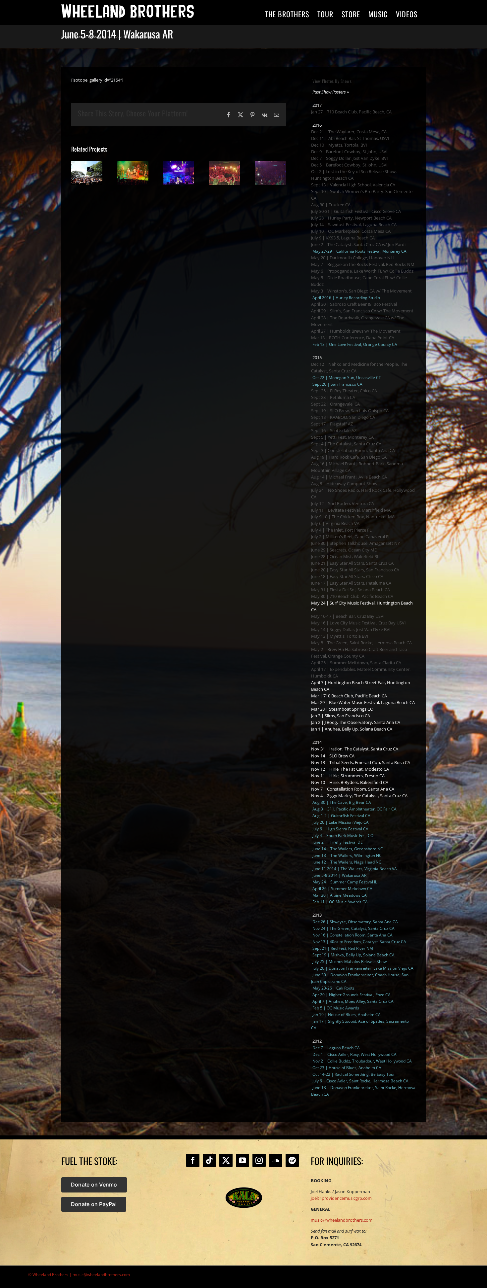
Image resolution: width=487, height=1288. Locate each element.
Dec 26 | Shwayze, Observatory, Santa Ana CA (355, 922)
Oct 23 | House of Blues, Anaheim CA (346, 1067)
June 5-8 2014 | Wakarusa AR (339, 875)
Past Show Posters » (330, 92)
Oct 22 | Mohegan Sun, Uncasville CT (346, 377)
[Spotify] (292, 1160)
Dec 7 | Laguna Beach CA (336, 1048)
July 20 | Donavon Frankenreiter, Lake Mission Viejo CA (362, 968)
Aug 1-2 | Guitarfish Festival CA (341, 815)
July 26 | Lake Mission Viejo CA (340, 822)
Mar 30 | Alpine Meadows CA (339, 895)
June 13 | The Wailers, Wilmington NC (347, 855)
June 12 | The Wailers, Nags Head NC (346, 862)
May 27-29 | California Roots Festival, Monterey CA (359, 251)
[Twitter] (226, 1160)
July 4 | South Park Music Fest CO (342, 835)
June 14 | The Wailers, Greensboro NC (347, 849)
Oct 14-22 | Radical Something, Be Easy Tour (353, 1074)
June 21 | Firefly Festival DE (337, 842)
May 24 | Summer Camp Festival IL (344, 882)
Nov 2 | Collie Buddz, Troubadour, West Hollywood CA (362, 1061)
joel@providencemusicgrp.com (341, 1198)
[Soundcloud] (275, 1160)
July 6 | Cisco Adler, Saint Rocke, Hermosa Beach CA (360, 1081)
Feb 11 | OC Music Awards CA (340, 902)
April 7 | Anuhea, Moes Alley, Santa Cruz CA (353, 1001)
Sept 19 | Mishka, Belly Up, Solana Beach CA (353, 955)
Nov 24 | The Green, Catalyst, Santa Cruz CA (353, 928)
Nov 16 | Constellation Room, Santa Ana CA (352, 935)
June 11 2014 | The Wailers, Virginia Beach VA (354, 868)
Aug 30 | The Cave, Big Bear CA (341, 802)
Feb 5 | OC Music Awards (335, 1008)
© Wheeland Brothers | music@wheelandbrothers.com (79, 1274)
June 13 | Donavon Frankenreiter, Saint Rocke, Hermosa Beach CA (363, 1091)
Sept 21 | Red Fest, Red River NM (342, 948)
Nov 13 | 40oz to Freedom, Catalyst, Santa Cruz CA (359, 941)
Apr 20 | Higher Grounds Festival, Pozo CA (351, 995)
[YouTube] (242, 1160)
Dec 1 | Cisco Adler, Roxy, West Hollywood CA (354, 1054)
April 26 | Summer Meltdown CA (342, 888)
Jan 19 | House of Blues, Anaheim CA (346, 1014)
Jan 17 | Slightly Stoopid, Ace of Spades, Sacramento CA (360, 1024)
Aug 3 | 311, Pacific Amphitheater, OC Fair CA (354, 809)
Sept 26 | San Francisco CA (337, 384)
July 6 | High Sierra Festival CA (340, 829)
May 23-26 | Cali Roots (333, 988)
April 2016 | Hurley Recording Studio (346, 297)
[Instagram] (259, 1160)
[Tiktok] (209, 1160)
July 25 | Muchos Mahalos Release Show (349, 961)
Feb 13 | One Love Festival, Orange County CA (354, 344)
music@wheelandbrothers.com (341, 1220)
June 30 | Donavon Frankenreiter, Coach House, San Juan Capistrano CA (359, 978)
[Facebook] (192, 1160)
